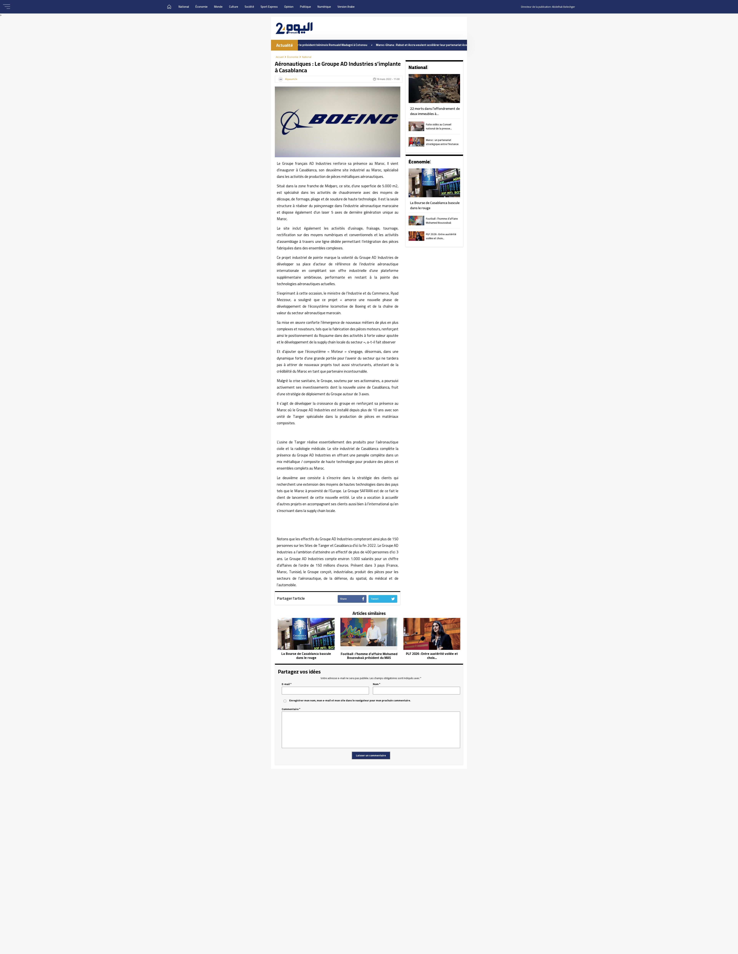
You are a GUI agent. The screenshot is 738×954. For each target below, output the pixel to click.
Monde (218, 6)
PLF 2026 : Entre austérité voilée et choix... (441, 236)
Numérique (324, 6)
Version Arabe (346, 6)
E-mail (287, 684)
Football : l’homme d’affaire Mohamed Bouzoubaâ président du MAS (442, 221)
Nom (376, 684)
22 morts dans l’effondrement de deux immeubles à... (435, 111)
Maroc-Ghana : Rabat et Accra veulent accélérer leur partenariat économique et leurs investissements (396, 45)
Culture (233, 6)
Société (249, 6)
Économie (201, 6)
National (184, 6)
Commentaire (291, 709)
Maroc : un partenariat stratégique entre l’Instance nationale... (442, 142)
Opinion (288, 6)
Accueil (280, 56)
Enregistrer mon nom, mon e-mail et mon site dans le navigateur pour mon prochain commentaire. (350, 700)
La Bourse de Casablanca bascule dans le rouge (435, 205)
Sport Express (269, 6)
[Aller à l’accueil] (294, 28)
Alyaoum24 (291, 79)
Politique (305, 6)
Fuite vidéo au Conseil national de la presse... (439, 126)
